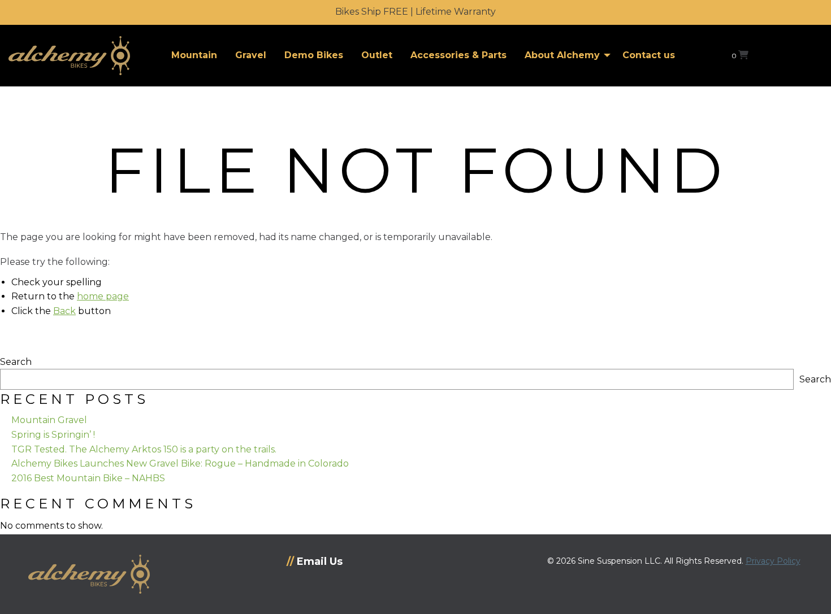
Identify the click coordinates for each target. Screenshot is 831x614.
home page (103, 296)
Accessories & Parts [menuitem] (458, 55)
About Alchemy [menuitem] (562, 55)
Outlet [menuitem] (376, 55)
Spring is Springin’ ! (53, 434)
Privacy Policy (773, 561)
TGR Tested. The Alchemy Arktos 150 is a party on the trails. (143, 449)
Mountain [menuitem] (194, 55)
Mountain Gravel (49, 420)
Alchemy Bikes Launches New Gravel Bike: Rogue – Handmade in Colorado (180, 463)
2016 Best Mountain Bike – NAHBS (88, 478)
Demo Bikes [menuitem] (313, 55)
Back (64, 311)
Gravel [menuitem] (250, 55)
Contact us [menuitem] (648, 55)
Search (16, 361)
